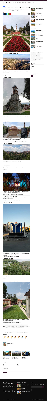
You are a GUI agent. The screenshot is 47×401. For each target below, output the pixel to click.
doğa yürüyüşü (37, 56)
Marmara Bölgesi (34, 74)
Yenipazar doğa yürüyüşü (13, 327)
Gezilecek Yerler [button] (24, 2)
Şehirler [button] (14, 2)
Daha (33, 2)
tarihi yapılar (41, 52)
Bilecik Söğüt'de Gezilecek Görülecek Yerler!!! (10, 332)
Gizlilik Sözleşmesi (4, 0)
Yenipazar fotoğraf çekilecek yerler (20, 327)
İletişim (7, 0)
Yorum (3, 367)
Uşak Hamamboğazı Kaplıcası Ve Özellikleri (39, 41)
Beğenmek (4, 338)
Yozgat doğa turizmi (33, 60)
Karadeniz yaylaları (37, 52)
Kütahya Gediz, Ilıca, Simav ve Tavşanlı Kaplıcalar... (39, 45)
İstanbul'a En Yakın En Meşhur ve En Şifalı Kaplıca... (40, 34)
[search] (43, 2)
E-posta (18, 364)
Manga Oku (33, 399)
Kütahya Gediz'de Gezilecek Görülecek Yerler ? (39, 12)
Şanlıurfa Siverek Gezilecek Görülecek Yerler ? (40, 19)
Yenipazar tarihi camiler (22, 326)
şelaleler (36, 59)
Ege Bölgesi (33, 67)
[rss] (31, 390)
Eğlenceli (15, 338)
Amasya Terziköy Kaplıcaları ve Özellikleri (39, 38)
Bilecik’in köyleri (17, 326)
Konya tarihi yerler (37, 55)
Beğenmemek (8, 338)
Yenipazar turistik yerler (8, 326)
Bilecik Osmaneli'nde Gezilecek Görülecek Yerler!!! (25, 357)
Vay (25, 338)
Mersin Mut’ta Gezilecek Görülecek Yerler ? (39, 16)
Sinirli (18, 338)
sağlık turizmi (33, 59)
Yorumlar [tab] (5, 362)
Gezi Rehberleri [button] (19, 2)
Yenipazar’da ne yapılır (8, 327)
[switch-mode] (43, 0)
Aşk (11, 338)
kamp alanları (39, 59)
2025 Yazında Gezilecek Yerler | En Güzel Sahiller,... (39, 30)
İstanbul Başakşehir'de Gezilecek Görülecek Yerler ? (39, 8)
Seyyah (7, 342)
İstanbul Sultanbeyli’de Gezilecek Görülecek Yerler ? (39, 23)
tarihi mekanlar (33, 55)
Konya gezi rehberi (33, 56)
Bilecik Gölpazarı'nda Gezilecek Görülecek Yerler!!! (16, 357)
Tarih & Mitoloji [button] (29, 2)
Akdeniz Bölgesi (33, 68)
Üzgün (22, 338)
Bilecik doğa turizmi (27, 326)
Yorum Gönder (5, 372)
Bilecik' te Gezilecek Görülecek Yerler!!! (6, 357)
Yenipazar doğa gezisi (13, 326)
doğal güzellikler (33, 52)
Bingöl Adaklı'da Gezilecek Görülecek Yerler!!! (22, 332)
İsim (3, 364)
